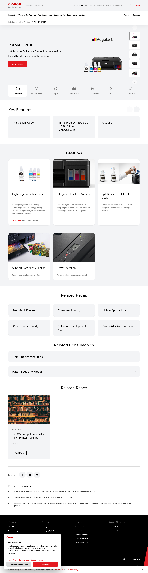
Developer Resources (117, 531)
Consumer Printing (69, 310)
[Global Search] (131, 5)
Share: (11, 474)
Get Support (111, 93)
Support (136, 15)
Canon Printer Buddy (25, 326)
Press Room (72, 15)
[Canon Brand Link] (14, 5)
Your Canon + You (45, 15)
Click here (17, 220)
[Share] (22, 475)
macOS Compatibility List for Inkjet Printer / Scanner (29, 435)
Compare (55, 93)
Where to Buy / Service (27, 15)
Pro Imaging (90, 5)
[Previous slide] (134, 82)
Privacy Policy (72, 569)
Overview (18, 93)
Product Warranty (81, 535)
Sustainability (59, 15)
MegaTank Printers (24, 310)
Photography (46, 527)
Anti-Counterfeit (81, 539)
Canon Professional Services (85, 531)
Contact (82, 15)
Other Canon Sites (133, 559)
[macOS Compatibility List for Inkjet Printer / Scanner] (29, 427)
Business (100, 5)
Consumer (78, 5)
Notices (15, 443)
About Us (11, 527)
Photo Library (130, 93)
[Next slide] (134, 27)
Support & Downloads (117, 527)
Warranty (127, 15)
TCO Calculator (92, 93)
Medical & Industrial (114, 5)
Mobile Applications (114, 310)
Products (12, 15)
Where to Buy (17, 64)
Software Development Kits (72, 328)
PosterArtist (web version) (118, 326)
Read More (19, 453)
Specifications (36, 93)
